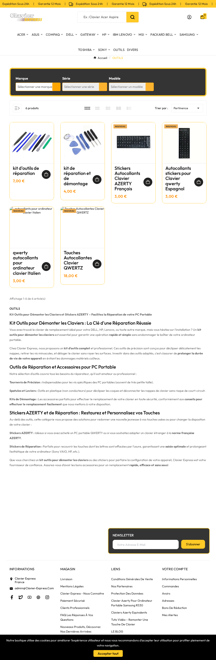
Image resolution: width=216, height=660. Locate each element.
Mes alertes (170, 615)
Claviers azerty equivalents (129, 612)
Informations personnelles (179, 579)
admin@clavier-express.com (34, 588)
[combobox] (38, 87)
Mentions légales (72, 586)
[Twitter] (21, 597)
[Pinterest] (38, 597)
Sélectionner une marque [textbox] (35, 87)
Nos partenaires (121, 586)
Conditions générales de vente (132, 579)
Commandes (170, 586)
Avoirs (166, 593)
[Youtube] (29, 597)
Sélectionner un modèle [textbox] (127, 87)
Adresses (168, 601)
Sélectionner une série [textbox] (79, 87)
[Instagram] (47, 597)
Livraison (66, 579)
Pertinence (187, 108)
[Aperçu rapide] (31, 147)
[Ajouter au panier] (46, 174)
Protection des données (127, 593)
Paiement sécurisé (72, 601)
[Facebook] (12, 597)
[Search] (132, 17)
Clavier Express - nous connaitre (82, 593)
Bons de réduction (174, 608)
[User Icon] (189, 17)
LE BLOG (117, 631)
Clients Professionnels (74, 608)
